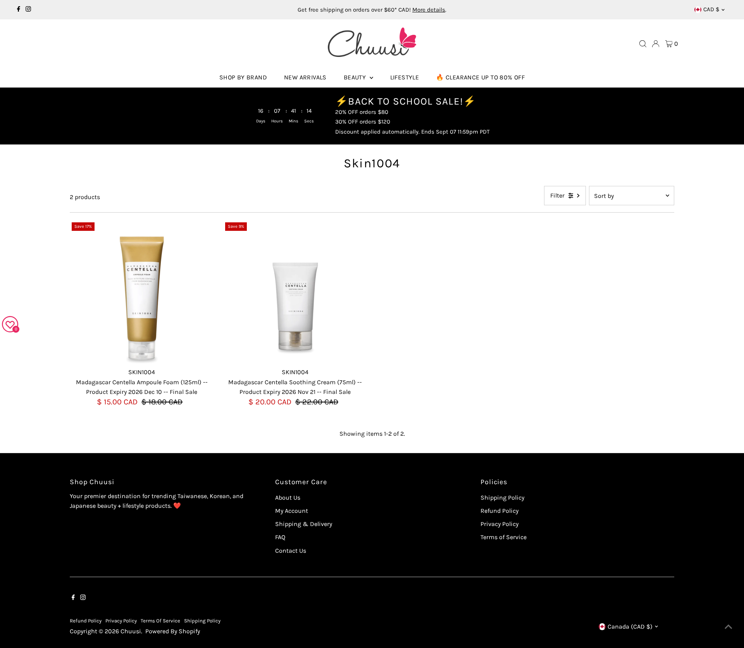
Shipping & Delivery (303, 524)
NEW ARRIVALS (305, 77)
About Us (287, 497)
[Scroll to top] (728, 626)
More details (428, 9)
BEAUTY (356, 77)
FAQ (280, 537)
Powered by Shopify (172, 631)
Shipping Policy (502, 497)
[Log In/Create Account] (655, 43)
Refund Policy (499, 510)
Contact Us (290, 550)
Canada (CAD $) (630, 626)
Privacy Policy (499, 524)
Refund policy (86, 621)
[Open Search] (642, 43)
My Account (291, 510)
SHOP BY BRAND (243, 77)
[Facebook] (18, 9)
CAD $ (711, 9)
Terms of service (160, 621)
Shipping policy (202, 621)
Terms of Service (503, 537)
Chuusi (131, 631)
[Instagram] (28, 9)
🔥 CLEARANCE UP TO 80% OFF (480, 77)
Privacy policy (121, 621)
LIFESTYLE (404, 77)
